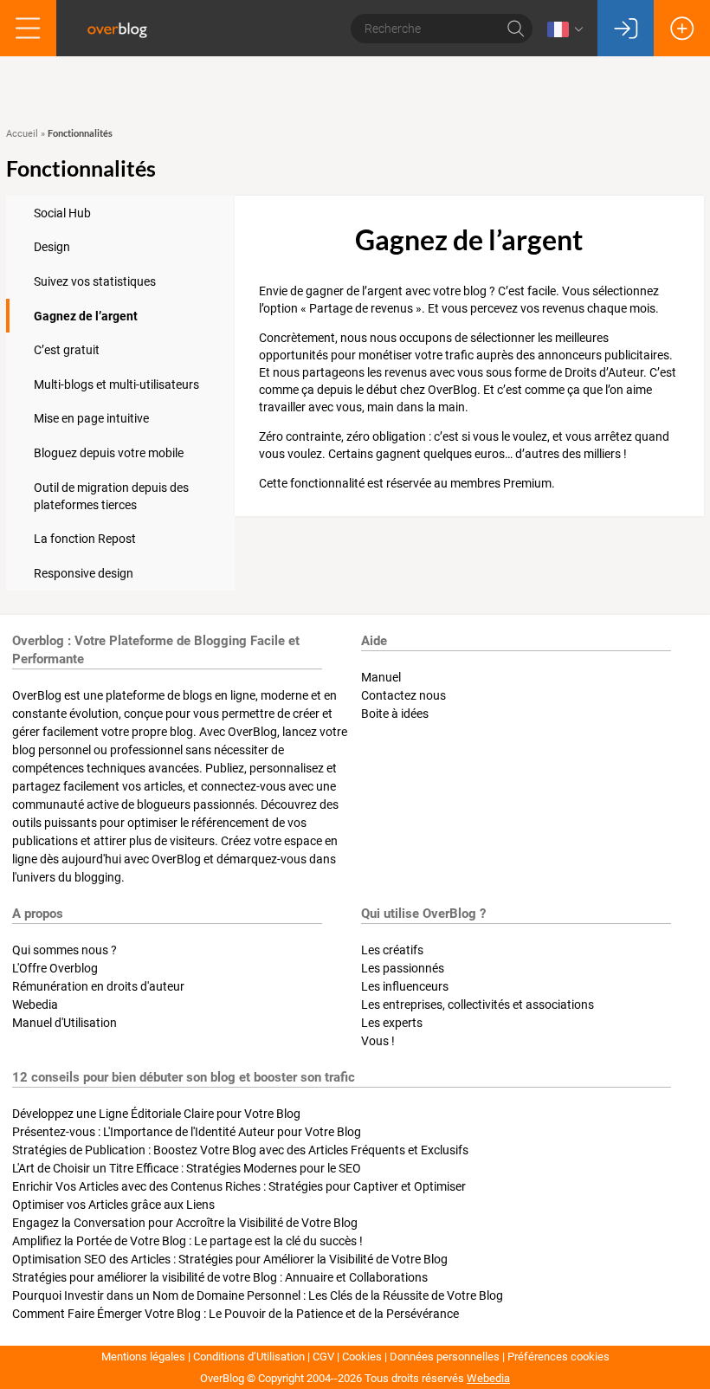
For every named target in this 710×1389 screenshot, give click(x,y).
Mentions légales (143, 1356)
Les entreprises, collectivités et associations (477, 1004)
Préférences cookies (558, 1356)
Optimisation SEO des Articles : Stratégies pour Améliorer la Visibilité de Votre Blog (230, 1259)
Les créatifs (392, 950)
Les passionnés (402, 968)
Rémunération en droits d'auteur (98, 986)
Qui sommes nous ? (64, 950)
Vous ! (378, 1041)
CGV (323, 1356)
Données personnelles (445, 1356)
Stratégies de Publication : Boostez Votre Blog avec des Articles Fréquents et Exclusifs (240, 1150)
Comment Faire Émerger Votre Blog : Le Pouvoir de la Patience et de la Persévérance (235, 1314)
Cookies (362, 1356)
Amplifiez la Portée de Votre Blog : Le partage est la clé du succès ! (187, 1241)
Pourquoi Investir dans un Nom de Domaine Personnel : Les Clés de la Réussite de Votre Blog (257, 1295)
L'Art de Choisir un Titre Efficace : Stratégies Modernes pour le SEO (186, 1168)
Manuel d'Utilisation (64, 1023)
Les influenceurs (405, 986)
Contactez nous (403, 695)
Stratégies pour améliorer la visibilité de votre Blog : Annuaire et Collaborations (220, 1277)
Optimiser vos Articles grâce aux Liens (113, 1204)
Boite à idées (395, 713)
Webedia (35, 1004)
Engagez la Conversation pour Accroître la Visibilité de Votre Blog (185, 1223)
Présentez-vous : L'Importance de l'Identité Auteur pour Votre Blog (186, 1132)
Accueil (22, 133)
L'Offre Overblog (55, 968)
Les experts (392, 1023)
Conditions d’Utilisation (249, 1356)
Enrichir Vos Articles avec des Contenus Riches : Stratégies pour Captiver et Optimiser (239, 1186)
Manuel (381, 677)
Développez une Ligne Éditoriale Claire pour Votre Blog (156, 1114)
